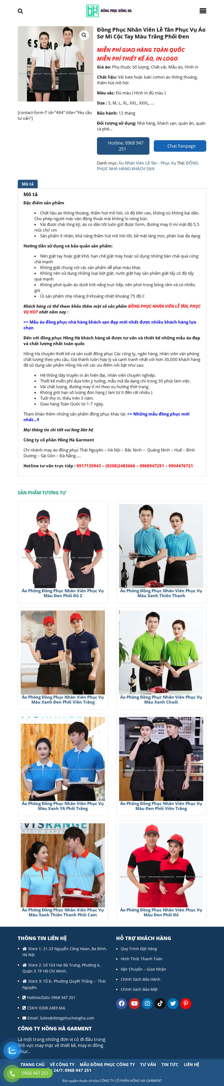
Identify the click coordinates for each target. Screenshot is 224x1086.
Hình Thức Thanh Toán (142, 958)
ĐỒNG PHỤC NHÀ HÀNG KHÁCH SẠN (147, 165)
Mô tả (28, 184)
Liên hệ (191, 1064)
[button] (84, 35)
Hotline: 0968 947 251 (125, 146)
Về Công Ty (62, 1064)
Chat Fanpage (181, 146)
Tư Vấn (148, 1064)
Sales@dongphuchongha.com (67, 1018)
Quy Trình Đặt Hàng (139, 948)
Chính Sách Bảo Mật (139, 989)
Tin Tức (169, 1064)
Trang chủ (32, 1064)
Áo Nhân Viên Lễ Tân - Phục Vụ (147, 163)
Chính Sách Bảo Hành (140, 979)
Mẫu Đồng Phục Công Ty (107, 1064)
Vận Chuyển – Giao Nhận (143, 969)
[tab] (28, 184)
